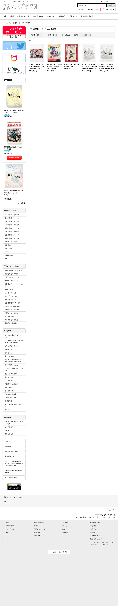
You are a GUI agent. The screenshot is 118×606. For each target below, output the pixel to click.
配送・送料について (11, 451)
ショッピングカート (11, 529)
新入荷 (36, 526)
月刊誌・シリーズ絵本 (40, 529)
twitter (63, 529)
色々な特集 (37, 532)
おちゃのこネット (109, 515)
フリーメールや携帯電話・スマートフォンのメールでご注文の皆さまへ (14, 463)
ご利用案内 (93, 526)
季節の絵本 (37, 535)
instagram (65, 532)
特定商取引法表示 (95, 522)
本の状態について (11, 456)
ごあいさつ (8, 441)
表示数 (33, 35)
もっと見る (21, 203)
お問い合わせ (94, 529)
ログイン (81, 9)
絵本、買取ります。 (11, 478)
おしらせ (64, 526)
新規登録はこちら (93, 9)
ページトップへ (111, 510)
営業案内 (8, 446)
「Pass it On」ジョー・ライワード (14, 471)
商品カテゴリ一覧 (39, 522)
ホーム (7, 522)
